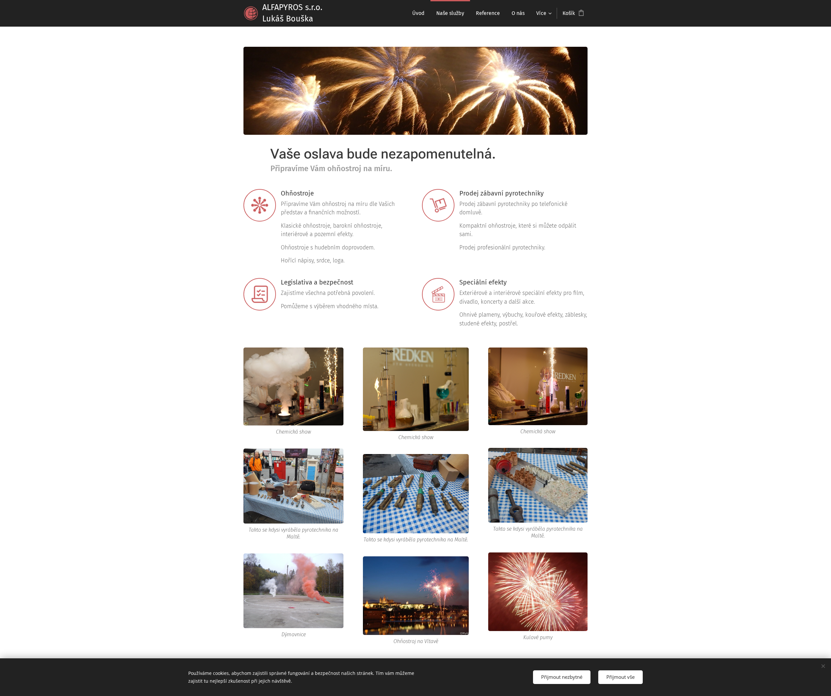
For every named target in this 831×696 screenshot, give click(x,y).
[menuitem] (418, 13)
